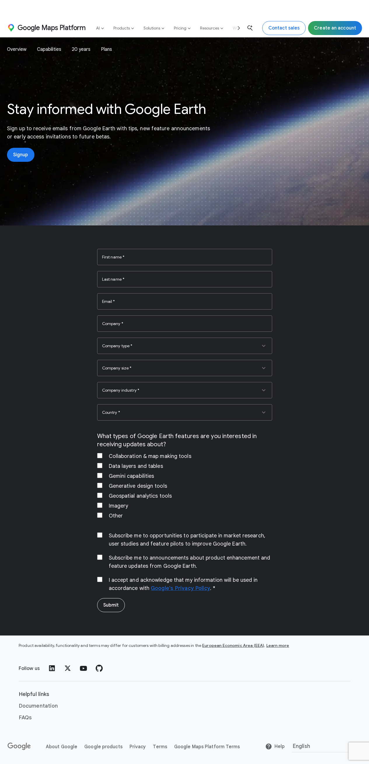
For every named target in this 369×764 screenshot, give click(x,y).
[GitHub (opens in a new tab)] (99, 668)
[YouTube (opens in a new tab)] (83, 668)
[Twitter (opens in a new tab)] (67, 668)
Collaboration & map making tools (150, 456)
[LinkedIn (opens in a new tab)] (51, 668)
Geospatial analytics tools (140, 496)
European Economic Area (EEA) (233, 645)
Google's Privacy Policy (180, 588)
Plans (106, 49)
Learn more (277, 645)
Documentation (38, 706)
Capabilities (49, 49)
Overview (17, 49)
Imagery (118, 506)
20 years (81, 49)
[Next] (236, 28)
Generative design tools (138, 486)
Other (116, 516)
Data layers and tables (136, 466)
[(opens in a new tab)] (19, 746)
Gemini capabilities (131, 476)
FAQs (25, 717)
